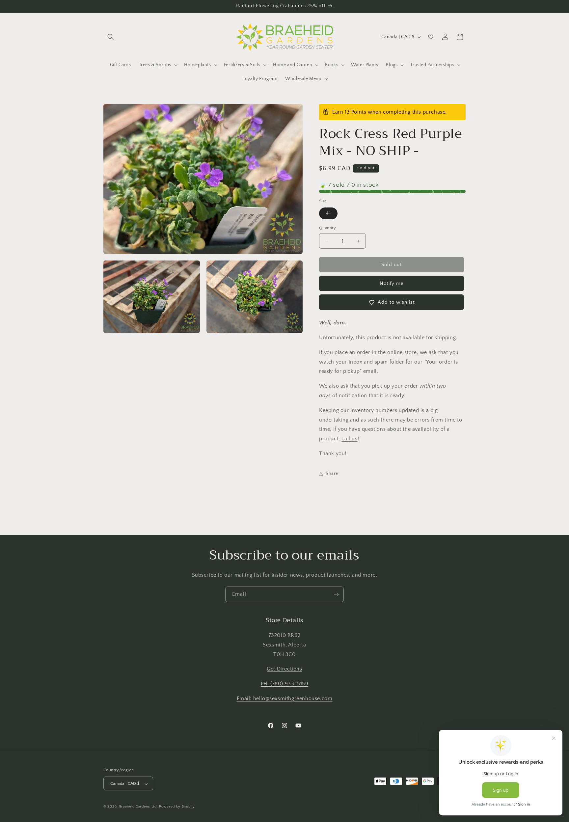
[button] (110, 37)
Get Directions (284, 669)
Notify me (392, 283)
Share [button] (332, 473)
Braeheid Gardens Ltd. (138, 807)
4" (332, 214)
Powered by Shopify (177, 807)
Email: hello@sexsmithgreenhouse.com (285, 698)
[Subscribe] (336, 594)
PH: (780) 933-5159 (285, 684)
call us (349, 439)
